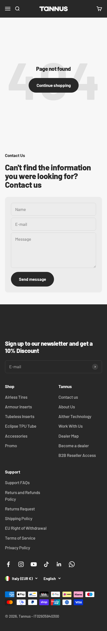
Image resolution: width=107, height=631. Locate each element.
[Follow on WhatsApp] (71, 564)
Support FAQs (17, 482)
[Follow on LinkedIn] (59, 564)
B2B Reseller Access (77, 455)
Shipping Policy (18, 518)
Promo (11, 445)
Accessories (16, 435)
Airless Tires (16, 396)
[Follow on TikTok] (46, 564)
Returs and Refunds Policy (22, 495)
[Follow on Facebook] (8, 564)
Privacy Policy (17, 547)
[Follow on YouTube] (33, 564)
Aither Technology (74, 416)
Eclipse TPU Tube (20, 425)
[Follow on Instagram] (21, 564)
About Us (66, 406)
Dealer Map (68, 435)
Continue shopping (54, 85)
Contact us (68, 396)
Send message (32, 279)
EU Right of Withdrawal (26, 528)
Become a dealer (73, 445)
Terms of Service (20, 537)
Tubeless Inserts (19, 416)
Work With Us (70, 425)
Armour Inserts (18, 406)
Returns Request (20, 508)
